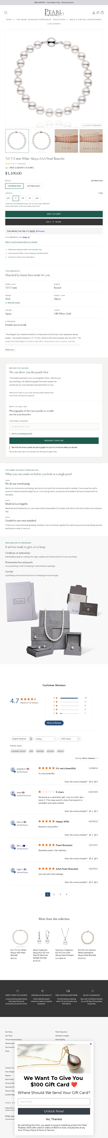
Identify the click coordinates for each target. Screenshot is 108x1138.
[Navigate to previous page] (41, 894)
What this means (14, 303)
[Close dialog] (90, 1044)
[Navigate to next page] (66, 894)
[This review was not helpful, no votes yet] (95, 781)
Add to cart (54, 214)
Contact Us (9, 1068)
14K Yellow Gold (33, 186)
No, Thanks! (54, 1119)
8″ (30, 198)
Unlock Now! (54, 1111)
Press (7, 1051)
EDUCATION (59, 20)
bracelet (40, 751)
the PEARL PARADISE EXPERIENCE (33, 20)
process (50, 751)
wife (31, 751)
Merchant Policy (11, 1087)
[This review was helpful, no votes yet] (90, 781)
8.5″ (37, 198)
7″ (16, 198)
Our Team (9, 1036)
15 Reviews (21, 164)
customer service (18, 751)
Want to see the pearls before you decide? (21, 242)
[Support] (98, 12)
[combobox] (46, 739)
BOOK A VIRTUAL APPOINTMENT (86, 20)
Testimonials (10, 1043)
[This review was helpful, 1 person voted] (90, 811)
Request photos (54, 441)
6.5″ (8, 198)
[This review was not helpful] (95, 811)
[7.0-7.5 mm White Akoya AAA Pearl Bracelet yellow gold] (41, 141)
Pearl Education (61, 1032)
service (60, 751)
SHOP (9, 20)
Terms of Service (11, 1091)
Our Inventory (10, 1047)
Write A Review (54, 723)
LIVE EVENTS (54, 24)
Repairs (8, 1075)
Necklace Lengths (62, 1036)
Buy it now (54, 222)
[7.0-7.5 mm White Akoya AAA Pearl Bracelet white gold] (17, 141)
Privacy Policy (10, 1083)
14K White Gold (14, 186)
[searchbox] (19, 739)
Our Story (9, 1032)
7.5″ (23, 198)
